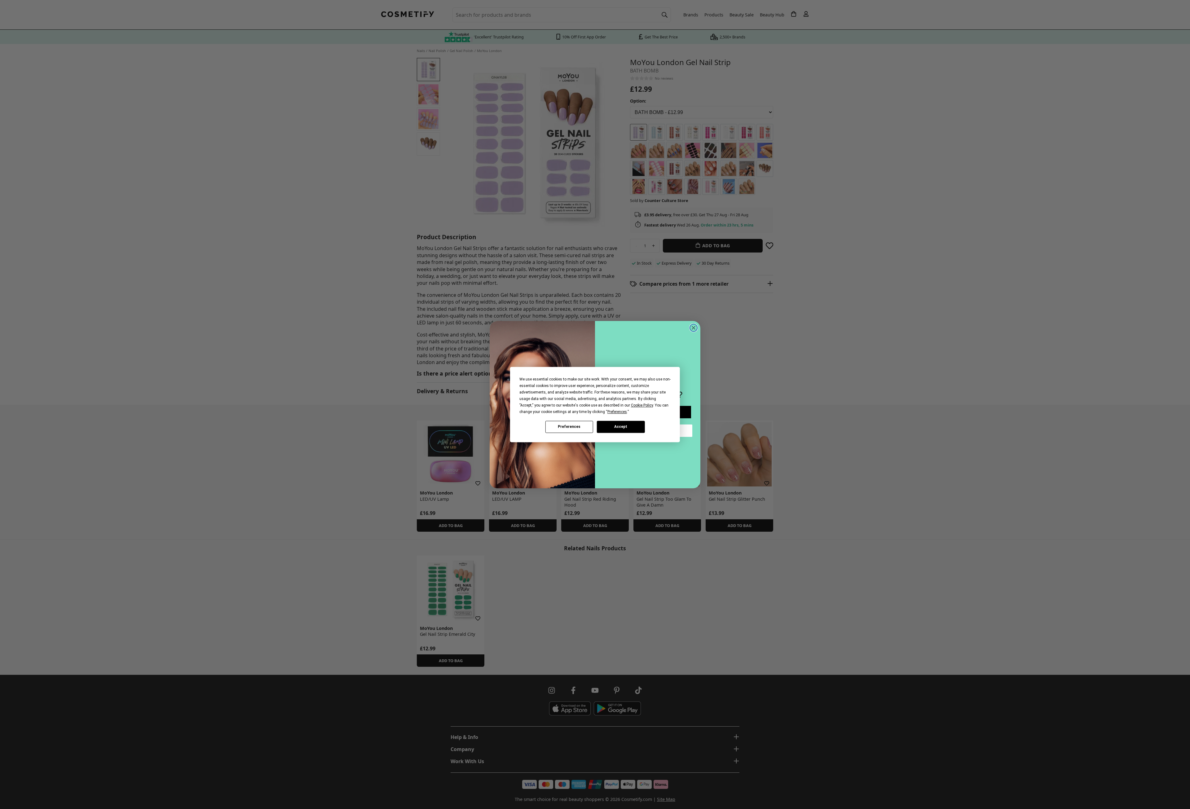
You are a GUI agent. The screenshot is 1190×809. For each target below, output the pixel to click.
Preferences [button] (617, 412)
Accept (620, 426)
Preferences (569, 426)
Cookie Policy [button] (642, 405)
